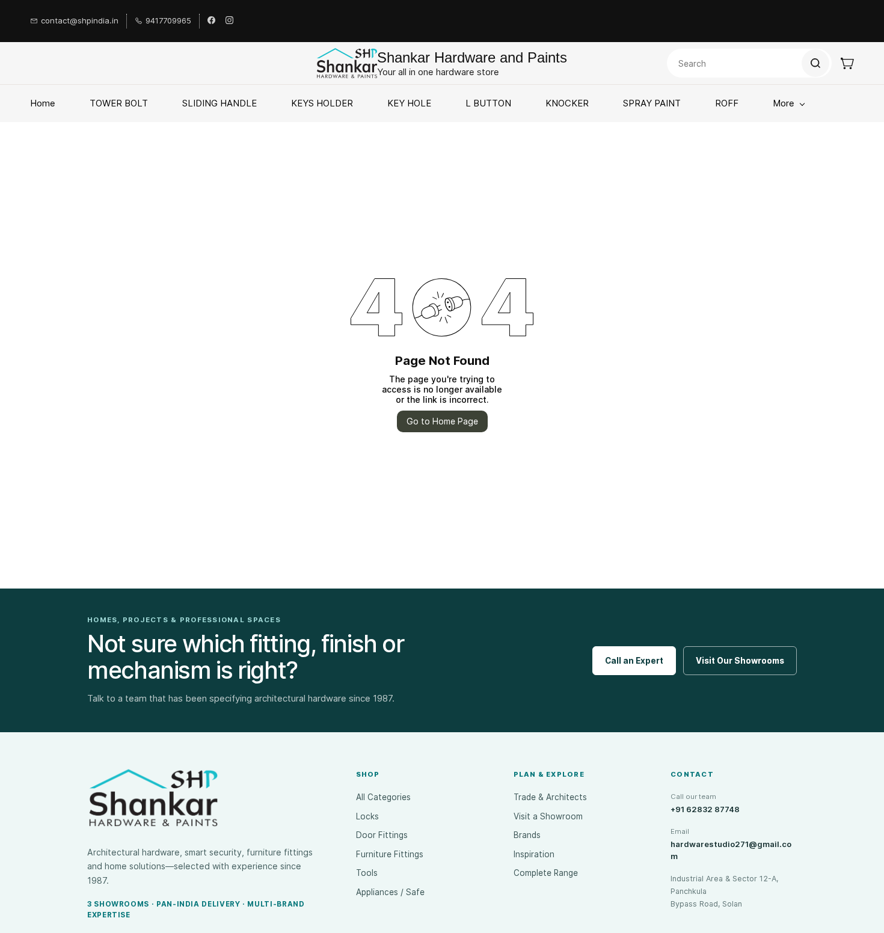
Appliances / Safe (390, 892)
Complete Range (546, 873)
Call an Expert (634, 660)
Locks (367, 816)
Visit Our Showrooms (740, 660)
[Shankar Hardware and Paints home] (153, 797)
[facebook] (211, 21)
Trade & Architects (550, 797)
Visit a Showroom (548, 816)
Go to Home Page (442, 421)
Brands (527, 835)
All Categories (383, 797)
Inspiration (534, 854)
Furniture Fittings (389, 854)
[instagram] (229, 21)
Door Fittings (382, 835)
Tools (367, 873)
